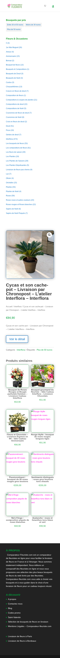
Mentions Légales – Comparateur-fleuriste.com (29, 626)
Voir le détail (17, 339)
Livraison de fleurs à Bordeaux (22, 641)
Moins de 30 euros (33, 25)
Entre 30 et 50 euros (15, 25)
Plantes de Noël (12, 191)
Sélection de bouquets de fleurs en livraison (28, 622)
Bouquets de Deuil (13, 74)
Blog (10, 608)
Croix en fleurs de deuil (15, 122)
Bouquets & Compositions (16, 69)
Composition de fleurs (14, 95)
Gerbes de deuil (12, 135)
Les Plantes (10, 156)
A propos (12, 599)
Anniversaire (11, 56)
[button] (49, 235)
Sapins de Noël (12, 209)
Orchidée (9, 183)
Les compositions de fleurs (16, 148)
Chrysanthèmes (12, 87)
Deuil (8, 126)
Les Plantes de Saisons (15, 161)
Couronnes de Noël (14, 117)
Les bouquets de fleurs (15, 143)
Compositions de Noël (15, 108)
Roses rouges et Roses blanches (19, 204)
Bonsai (9, 61)
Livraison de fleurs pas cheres (18, 170)
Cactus (9, 82)
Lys (7, 174)
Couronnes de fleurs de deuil (17, 113)
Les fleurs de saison (14, 152)
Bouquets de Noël (13, 78)
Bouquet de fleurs (13, 65)
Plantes (9, 187)
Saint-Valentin (14, 617)
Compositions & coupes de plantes (19, 100)
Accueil (9, 306)
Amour (8, 52)
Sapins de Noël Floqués (15, 213)
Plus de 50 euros (14, 29)
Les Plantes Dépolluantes (16, 165)
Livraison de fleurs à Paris (20, 636)
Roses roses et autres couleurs (18, 200)
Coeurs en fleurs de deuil (16, 91)
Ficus (8, 130)
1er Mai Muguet (12, 47)
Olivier (8, 178)
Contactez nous (15, 604)
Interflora (9, 139)
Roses (8, 196)
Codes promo (14, 613)
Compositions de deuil (15, 104)
